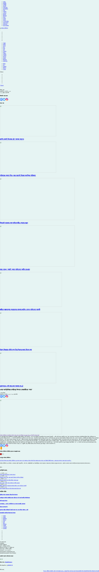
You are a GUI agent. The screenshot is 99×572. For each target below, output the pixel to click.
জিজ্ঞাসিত (5, 518)
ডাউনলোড (5, 24)
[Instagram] (6, 99)
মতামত (4, 20)
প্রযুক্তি (4, 11)
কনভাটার (4, 528)
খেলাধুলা (4, 13)
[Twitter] (4, 99)
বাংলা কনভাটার (6, 25)
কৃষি (4, 50)
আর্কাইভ (4, 66)
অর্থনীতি (4, 4)
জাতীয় (4, 2)
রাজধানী (4, 6)
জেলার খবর (5, 7)
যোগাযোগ (5, 527)
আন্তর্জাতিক (5, 8)
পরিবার (4, 517)
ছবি (3, 65)
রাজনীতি (4, 3)
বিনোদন (4, 14)
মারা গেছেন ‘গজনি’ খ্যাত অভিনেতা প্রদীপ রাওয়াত (10, 483)
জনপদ (4, 45)
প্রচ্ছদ (4, 43)
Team (4, 69)
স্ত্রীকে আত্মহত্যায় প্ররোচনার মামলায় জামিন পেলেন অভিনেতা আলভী (13, 485)
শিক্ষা (4, 10)
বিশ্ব (4, 47)
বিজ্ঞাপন (4, 68)
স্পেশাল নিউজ (6, 21)
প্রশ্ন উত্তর (5, 22)
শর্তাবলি (4, 525)
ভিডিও (4, 63)
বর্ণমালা (4, 515)
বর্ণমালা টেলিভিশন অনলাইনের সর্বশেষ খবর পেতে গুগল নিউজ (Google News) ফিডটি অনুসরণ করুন (19, 435)
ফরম (4, 521)
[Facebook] (1, 99)
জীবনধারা (5, 15)
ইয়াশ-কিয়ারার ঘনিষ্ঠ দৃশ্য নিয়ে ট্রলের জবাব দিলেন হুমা (10, 488)
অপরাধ (4, 18)
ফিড (4, 522)
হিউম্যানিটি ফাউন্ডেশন (8, 562)
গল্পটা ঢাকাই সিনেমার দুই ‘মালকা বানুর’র (7, 474)
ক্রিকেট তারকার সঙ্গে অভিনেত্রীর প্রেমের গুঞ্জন (9, 480)
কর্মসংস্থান (5, 61)
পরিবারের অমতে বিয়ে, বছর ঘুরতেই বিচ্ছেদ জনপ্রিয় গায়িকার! (11, 477)
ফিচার (4, 17)
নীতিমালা (4, 524)
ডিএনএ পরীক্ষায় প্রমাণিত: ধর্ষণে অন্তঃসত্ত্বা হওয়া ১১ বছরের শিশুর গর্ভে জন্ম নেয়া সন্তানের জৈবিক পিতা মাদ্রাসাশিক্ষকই (60, 571)
